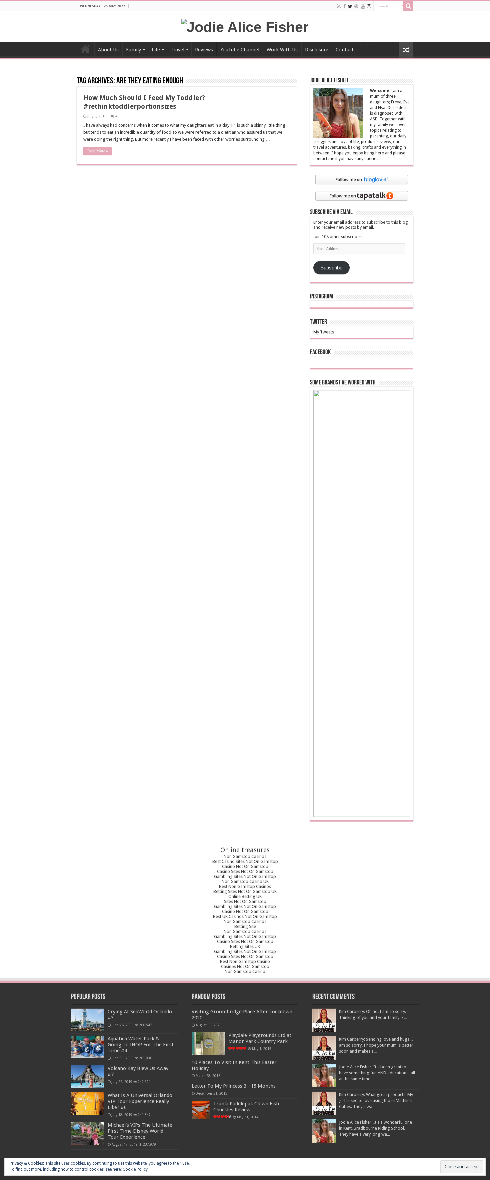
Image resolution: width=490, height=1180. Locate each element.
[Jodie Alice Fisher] (245, 26)
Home (85, 49)
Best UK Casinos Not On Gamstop (245, 916)
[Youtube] (363, 6)
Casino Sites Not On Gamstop (245, 871)
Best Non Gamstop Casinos (245, 886)
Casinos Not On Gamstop (245, 966)
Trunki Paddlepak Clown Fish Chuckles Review (246, 1107)
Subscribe (331, 267)
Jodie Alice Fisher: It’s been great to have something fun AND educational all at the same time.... (377, 1072)
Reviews (204, 50)
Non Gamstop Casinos (245, 856)
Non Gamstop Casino (245, 971)
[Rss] (338, 6)
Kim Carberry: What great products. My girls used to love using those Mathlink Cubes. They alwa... (376, 1100)
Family (133, 50)
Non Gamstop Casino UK (245, 881)
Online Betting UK (245, 896)
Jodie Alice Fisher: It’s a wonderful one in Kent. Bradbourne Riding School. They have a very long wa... (375, 1128)
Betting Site (245, 926)
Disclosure (316, 50)
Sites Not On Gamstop (245, 901)
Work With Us (282, 50)
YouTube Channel (239, 50)
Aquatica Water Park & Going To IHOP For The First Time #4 (141, 1045)
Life (156, 50)
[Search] (408, 6)
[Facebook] (345, 6)
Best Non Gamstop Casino (245, 961)
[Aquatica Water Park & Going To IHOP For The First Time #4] (87, 1047)
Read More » (97, 151)
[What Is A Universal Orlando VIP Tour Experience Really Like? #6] (87, 1103)
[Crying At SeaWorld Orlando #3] (87, 1020)
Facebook (320, 352)
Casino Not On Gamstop (245, 866)
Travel (177, 50)
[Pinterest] (356, 6)
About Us (108, 50)
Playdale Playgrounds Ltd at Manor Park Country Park (259, 1038)
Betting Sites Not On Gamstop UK (245, 891)
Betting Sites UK (245, 946)
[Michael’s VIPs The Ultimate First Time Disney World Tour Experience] (87, 1133)
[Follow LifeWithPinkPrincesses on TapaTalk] (361, 195)
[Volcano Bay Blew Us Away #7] (87, 1076)
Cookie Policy (135, 1169)
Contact (345, 50)
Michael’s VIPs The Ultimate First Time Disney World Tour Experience (140, 1131)
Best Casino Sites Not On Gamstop (245, 861)
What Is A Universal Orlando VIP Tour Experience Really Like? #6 (140, 1101)
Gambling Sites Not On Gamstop (245, 876)
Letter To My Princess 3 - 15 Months (234, 1086)
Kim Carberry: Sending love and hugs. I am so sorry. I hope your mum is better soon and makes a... (376, 1045)
